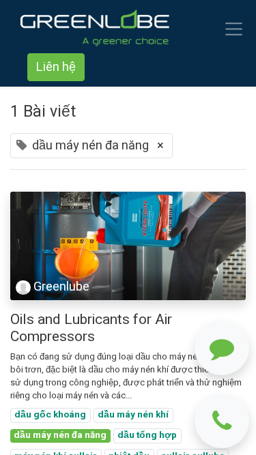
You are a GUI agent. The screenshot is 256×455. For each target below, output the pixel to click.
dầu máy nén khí (133, 415)
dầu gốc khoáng (50, 415)
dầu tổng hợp (147, 435)
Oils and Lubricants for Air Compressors (91, 328)
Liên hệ (56, 67)
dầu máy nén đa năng (60, 435)
